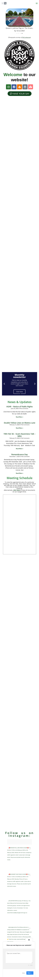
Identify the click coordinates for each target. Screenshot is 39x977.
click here (16, 490)
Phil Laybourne (26, 37)
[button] (36, 3)
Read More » (19, 417)
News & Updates (20, 402)
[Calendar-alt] (25, 86)
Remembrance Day (19, 454)
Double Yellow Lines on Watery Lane (19, 423)
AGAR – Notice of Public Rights (19, 406)
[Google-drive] (19, 86)
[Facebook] (14, 86)
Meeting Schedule (19, 478)
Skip (23, 973)
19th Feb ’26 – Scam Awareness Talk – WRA (20, 435)
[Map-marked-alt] (30, 86)
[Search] (5, 3)
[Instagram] (8, 86)
